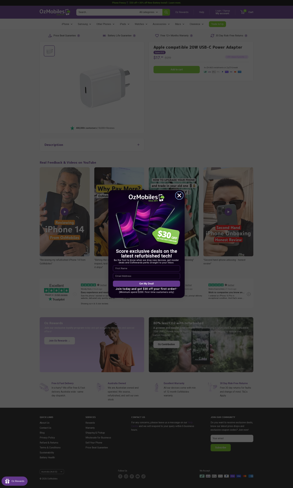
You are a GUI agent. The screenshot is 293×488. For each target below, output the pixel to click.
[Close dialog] (179, 195)
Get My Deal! (146, 283)
